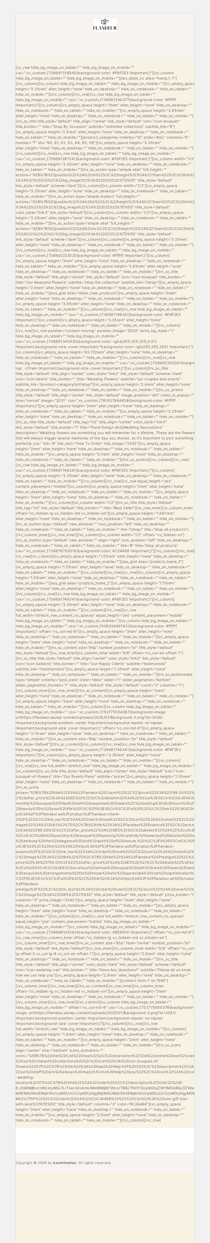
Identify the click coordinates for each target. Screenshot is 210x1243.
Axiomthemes (64, 1163)
